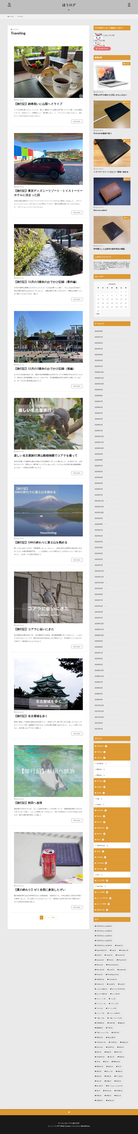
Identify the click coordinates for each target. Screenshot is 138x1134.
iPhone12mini (113, 965)
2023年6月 (100, 471)
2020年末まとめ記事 (104, 926)
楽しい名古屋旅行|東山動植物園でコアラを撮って (46, 455)
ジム (113, 999)
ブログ (99, 1008)
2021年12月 (101, 571)
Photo (99, 974)
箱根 (120, 1071)
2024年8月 (100, 395)
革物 (98, 1095)
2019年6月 (100, 659)
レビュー (100, 1013)
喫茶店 (99, 1037)
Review (100, 834)
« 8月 (98, 314)
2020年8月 (100, 647)
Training (100, 857)
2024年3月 (100, 419)
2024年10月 (101, 384)
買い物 (99, 1086)
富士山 (99, 1047)
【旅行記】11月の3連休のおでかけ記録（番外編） (46, 281)
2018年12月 (101, 670)
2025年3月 (100, 360)
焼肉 (98, 1071)
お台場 (112, 984)
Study (99, 851)
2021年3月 (100, 612)
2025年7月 (100, 337)
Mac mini (100, 970)
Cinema (100, 752)
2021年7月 (100, 600)
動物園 (99, 1028)
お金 (122, 984)
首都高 (99, 1100)
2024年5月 (100, 413)
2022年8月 (100, 524)
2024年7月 (100, 401)
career (109, 955)
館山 (118, 1095)
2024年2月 (100, 425)
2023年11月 (101, 442)
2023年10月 (101, 448)
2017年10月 (101, 717)
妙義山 (125, 1042)
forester (120, 955)
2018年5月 (100, 694)
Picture (100, 822)
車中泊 (108, 1091)
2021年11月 (101, 577)
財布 (118, 1081)
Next (53, 917)
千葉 (110, 1028)
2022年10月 (101, 512)
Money (100, 816)
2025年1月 (100, 366)
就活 (121, 1047)
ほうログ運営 (102, 904)
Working (101, 869)
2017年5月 (100, 729)
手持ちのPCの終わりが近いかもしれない (110, 95)
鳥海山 (111, 1100)
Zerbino (100, 984)
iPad (111, 960)
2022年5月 (100, 542)
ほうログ (69, 4)
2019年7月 (100, 653)
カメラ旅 (116, 994)
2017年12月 (101, 705)
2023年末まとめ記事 (104, 940)
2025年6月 (100, 343)
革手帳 (119, 1091)
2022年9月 (100, 518)
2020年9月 (100, 641)
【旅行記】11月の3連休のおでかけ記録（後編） (45, 368)
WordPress (85, 1126)
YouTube (101, 886)
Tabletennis (102, 845)
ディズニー (101, 1003)
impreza (100, 960)
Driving (100, 781)
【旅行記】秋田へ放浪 (28, 802)
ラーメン (112, 1008)
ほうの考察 (102, 892)
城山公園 (111, 1037)
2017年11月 (101, 711)
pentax (122, 970)
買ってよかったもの (115, 1086)
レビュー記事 (114, 1013)
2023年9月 (100, 454)
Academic (101, 746)
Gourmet (101, 810)
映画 (121, 1057)
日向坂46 (101, 763)
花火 (98, 1081)
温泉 (110, 1066)
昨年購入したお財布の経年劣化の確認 (109, 249)
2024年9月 (100, 390)
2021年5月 (100, 606)
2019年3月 (100, 664)
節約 (98, 1076)
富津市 (111, 1047)
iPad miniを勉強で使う (103, 133)
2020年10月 (101, 635)
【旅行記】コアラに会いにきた (34, 629)
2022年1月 (100, 565)
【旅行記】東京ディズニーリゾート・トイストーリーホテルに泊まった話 (48, 193)
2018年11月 (101, 676)
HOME (11, 16)
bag (99, 799)
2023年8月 (100, 460)
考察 (108, 1076)
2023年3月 (100, 483)
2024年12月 (101, 372)
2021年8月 (100, 594)
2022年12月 (101, 501)
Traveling (20, 16)
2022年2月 (100, 559)
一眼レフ (100, 1018)
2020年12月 (101, 623)
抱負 (108, 1052)
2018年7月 (100, 682)
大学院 (114, 1042)
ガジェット (101, 999)
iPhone (99, 965)
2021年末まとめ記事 (104, 931)
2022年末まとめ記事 (104, 936)
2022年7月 (100, 530)
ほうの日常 (102, 880)
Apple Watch (101, 950)
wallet (127, 179)
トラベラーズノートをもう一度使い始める (111, 172)
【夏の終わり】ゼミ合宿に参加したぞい (40, 889)
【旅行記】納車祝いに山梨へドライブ (38, 103)
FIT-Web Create (64, 1126)
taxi (99, 875)
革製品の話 (102, 910)
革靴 (108, 1095)
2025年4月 (100, 355)
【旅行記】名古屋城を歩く (31, 716)
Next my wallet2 (100, 210)
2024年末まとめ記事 (104, 945)
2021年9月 (100, 588)
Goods (127, 140)
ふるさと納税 (101, 989)
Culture (100, 758)
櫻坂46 (100, 769)
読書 (108, 1081)
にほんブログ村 (108, 35)
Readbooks (101, 828)
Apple (120, 945)
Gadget (127, 63)
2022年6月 (100, 536)
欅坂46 (100, 775)
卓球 (116, 1032)
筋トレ (109, 1071)
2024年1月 (100, 430)
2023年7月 (100, 466)
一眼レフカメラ (115, 1018)
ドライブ (114, 1003)
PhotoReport (113, 974)
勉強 (122, 1023)
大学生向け (101, 1042)
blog (98, 955)
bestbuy (124, 950)
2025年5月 (100, 349)
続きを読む (77, 121)
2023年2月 (100, 489)
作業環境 (100, 1023)
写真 (112, 1023)
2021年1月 (100, 618)
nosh (111, 970)
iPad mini (122, 960)
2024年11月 (101, 378)
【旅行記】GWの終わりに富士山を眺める (40, 542)
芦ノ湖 (119, 1076)
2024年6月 (100, 407)
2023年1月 (100, 495)
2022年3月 (100, 553)
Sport (100, 839)
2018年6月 (100, 688)
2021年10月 (101, 583)
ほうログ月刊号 (103, 898)
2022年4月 (100, 547)
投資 (98, 1052)
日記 (111, 1057)
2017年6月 (100, 723)
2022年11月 (101, 507)
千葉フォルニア (102, 1032)
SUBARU (100, 979)
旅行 (119, 1052)
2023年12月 (101, 436)
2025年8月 (100, 331)
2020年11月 (101, 629)
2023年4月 (100, 477)
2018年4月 (100, 699)
